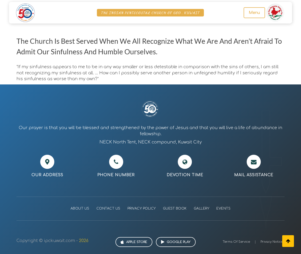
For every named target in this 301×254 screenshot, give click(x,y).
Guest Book (175, 208)
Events (223, 208)
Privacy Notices (273, 241)
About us (80, 208)
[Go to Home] (25, 12)
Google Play (178, 242)
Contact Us (108, 208)
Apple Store (136, 242)
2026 (83, 240)
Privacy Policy (141, 208)
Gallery (202, 208)
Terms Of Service (236, 241)
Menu (254, 13)
